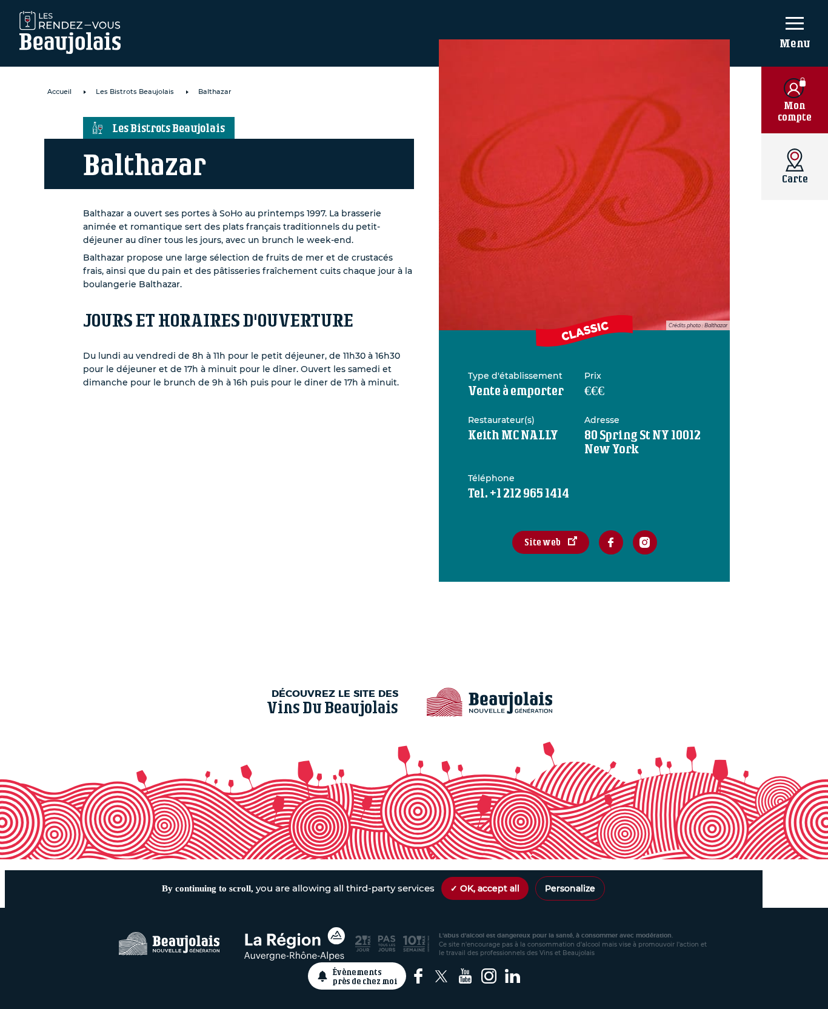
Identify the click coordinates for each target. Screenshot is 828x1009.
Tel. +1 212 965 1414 (518, 493)
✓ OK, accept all (484, 888)
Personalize (570, 888)
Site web (542, 542)
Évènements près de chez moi (365, 976)
